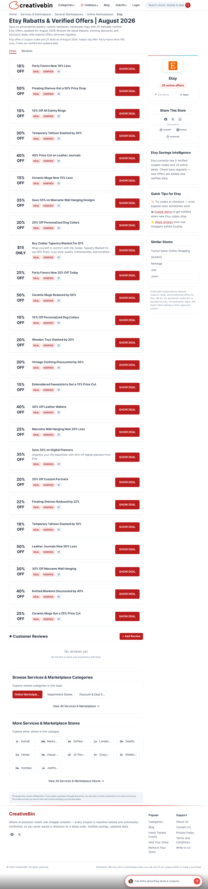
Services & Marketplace (35, 14)
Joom (154, 276)
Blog (107, 5)
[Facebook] (12, 834)
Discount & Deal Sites (93, 694)
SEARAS (156, 257)
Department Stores (59, 694)
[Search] (187, 5)
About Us (182, 821)
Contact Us (183, 827)
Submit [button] (121, 5)
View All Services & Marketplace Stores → (76, 781)
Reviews (27, 51)
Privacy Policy (185, 832)
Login (136, 5)
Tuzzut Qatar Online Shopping (170, 250)
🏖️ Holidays (89, 5)
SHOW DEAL (127, 68)
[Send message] (197, 881)
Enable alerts (163, 211)
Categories (66, 5)
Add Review (131, 636)
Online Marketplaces (100, 14)
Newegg (156, 263)
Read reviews (164, 222)
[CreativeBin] (30, 5)
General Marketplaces (69, 14)
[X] (19, 834)
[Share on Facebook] (166, 119)
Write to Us (183, 847)
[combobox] (168, 5)
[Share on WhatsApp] (180, 119)
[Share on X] (173, 119)
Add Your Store (159, 842)
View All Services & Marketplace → (76, 706)
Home (13, 14)
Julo (153, 269)
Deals (12, 51)
